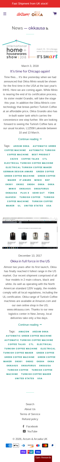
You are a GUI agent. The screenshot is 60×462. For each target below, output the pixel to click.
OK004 (31, 184)
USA (49, 205)
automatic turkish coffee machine (28, 340)
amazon (24, 331)
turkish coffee (30, 197)
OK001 (9, 184)
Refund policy (30, 419)
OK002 (20, 184)
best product (41, 154)
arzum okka (21, 146)
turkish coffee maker (36, 374)
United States (33, 205)
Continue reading (28, 139)
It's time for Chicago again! (30, 71)
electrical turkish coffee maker (29, 167)
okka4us (25, 188)
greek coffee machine (19, 176)
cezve (14, 159)
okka (41, 184)
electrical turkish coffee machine (28, 163)
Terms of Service (30, 414)
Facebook (31, 426)
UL (19, 205)
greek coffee (45, 171)
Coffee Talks (30, 159)
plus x (24, 193)
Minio (38, 180)
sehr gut (38, 193)
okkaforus (41, 188)
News (17, 27)
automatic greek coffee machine (29, 336)
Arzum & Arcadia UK (35, 439)
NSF (47, 180)
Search (30, 404)
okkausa (11, 193)
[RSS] (47, 28)
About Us (30, 409)
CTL (45, 159)
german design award (18, 171)
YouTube (31, 431)
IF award (25, 180)
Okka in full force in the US (30, 261)
